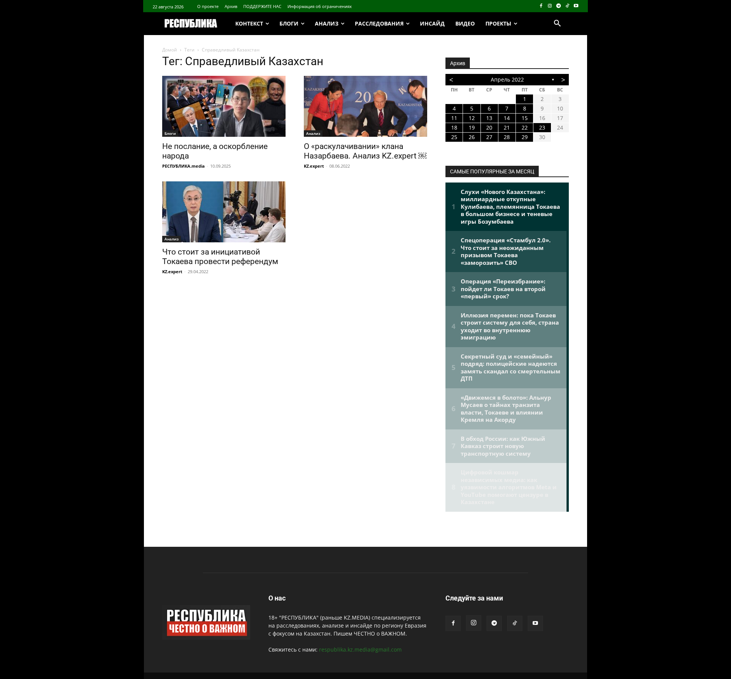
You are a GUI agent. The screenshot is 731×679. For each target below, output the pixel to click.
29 (525, 137)
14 (507, 118)
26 (472, 137)
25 (454, 137)
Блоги (170, 133)
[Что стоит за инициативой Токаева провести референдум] (224, 211)
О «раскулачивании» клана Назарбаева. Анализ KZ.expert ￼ (365, 151)
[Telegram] (558, 6)
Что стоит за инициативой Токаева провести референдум (220, 256)
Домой (169, 49)
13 (489, 118)
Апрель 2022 (507, 79)
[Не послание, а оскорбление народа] (224, 106)
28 (507, 137)
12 (472, 118)
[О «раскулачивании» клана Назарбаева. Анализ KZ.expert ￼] (365, 106)
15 (525, 118)
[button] (557, 23)
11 (454, 118)
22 (525, 127)
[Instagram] (550, 6)
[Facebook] (541, 6)
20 (489, 127)
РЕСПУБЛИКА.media (183, 166)
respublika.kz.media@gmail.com (360, 649)
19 (472, 127)
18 (454, 127)
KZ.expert (314, 166)
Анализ (313, 133)
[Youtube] (575, 6)
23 (542, 127)
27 (489, 137)
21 (507, 127)
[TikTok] (567, 6)
